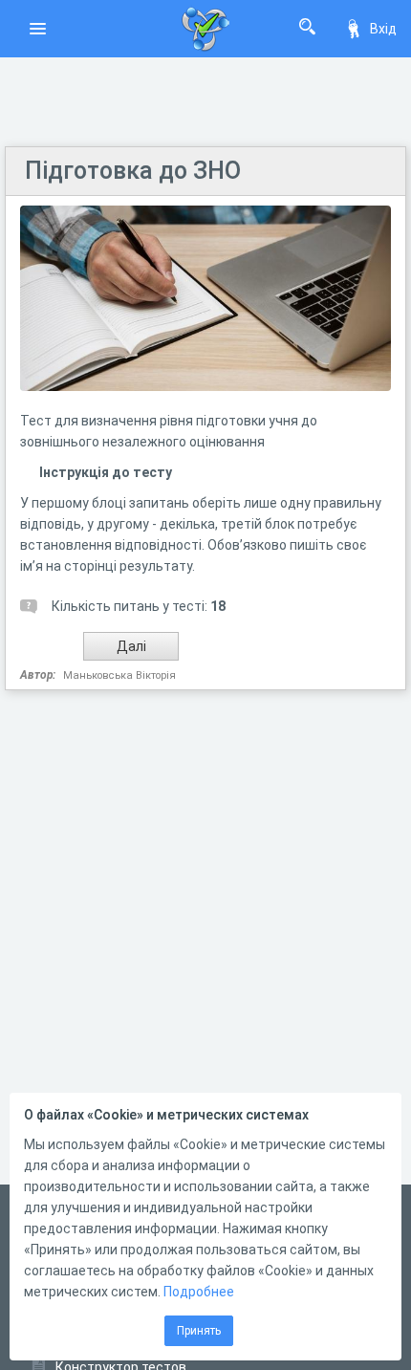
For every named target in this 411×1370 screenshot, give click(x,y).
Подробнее (198, 1291)
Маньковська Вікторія (119, 675)
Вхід (383, 28)
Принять (199, 1330)
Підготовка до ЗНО (133, 171)
